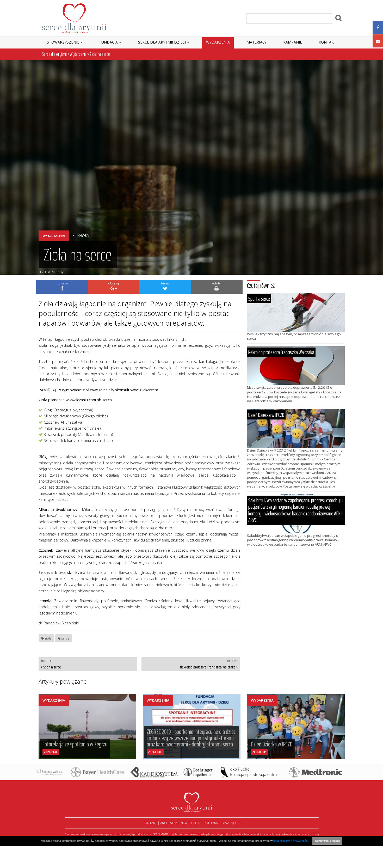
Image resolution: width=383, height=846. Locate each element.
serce (64, 638)
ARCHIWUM (168, 823)
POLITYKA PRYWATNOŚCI (222, 823)
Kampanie (292, 42)
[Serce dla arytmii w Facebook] (378, 27)
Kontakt (327, 42)
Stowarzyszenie (63, 42)
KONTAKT (150, 823)
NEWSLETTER (190, 823)
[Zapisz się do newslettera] (378, 40)
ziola (48, 638)
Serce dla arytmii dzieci (162, 42)
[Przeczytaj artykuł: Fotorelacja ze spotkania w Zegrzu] (87, 726)
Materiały (256, 42)
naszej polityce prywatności (290, 840)
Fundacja (108, 42)
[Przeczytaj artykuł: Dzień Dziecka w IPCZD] (296, 726)
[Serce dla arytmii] (74, 18)
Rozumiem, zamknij (327, 840)
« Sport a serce (51, 667)
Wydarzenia (218, 42)
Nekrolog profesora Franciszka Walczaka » (209, 667)
